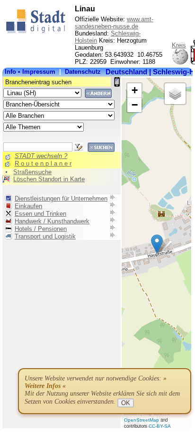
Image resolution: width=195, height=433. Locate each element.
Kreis (179, 45)
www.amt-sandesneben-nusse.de (114, 23)
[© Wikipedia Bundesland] (180, 63)
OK (125, 402)
